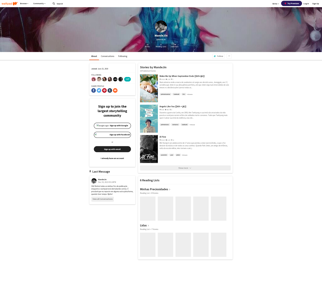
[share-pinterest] (104, 90)
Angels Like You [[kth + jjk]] (172, 106)
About (94, 56)
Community (38, 3)
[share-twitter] (99, 90)
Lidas (143, 225)
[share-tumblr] (110, 90)
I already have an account (112, 158)
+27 (127, 79)
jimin (178, 155)
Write (275, 3)
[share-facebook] (93, 90)
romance (175, 124)
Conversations (107, 56)
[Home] (9, 3)
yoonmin (164, 155)
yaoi (171, 155)
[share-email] (115, 90)
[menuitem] (218, 56)
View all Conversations (103, 199)
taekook (176, 94)
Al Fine (162, 136)
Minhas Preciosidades (154, 189)
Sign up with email (112, 149)
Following (122, 56)
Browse (23, 3)
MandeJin (102, 179)
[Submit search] (53, 4)
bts (184, 94)
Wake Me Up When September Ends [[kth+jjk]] (182, 76)
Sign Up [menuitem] (315, 3)
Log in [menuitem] (306, 3)
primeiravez (165, 124)
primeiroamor (165, 94)
